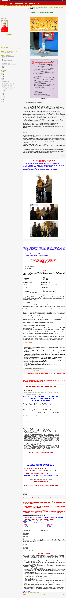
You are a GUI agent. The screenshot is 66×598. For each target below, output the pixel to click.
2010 (2, 101)
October (3, 91)
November (3, 90)
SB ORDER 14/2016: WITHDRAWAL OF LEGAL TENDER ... (8, 87)
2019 (2, 76)
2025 (2, 72)
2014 (2, 98)
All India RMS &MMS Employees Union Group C (21, 3)
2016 (2, 78)
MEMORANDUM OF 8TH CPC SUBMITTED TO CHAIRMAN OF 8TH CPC (10, 61)
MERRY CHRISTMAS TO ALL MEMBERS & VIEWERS (8, 83)
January (3, 97)
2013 (2, 99)
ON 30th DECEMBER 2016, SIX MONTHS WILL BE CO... (8, 80)
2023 (2, 73)
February (3, 96)
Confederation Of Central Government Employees (8, 56)
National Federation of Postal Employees (7, 60)
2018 (2, 77)
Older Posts (63, 594)
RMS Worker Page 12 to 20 (4, 17)
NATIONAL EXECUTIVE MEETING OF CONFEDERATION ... (8, 84)
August (3, 92)
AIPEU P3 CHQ (3, 66)
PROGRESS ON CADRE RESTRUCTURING (7, 82)
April (2, 95)
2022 (2, 74)
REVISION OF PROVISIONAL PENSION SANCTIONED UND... (9, 89)
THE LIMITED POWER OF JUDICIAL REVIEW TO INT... (8, 85)
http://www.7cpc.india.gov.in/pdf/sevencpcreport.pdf (7, 52)
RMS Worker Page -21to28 (4, 18)
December (3, 79)
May (2, 94)
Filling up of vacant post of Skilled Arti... (6, 81)
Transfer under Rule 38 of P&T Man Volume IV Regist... (8, 88)
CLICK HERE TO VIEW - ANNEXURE (27, 342)
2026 (2, 71)
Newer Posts (24, 594)
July (2, 93)
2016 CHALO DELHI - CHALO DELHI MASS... (7, 86)
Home (44, 594)
